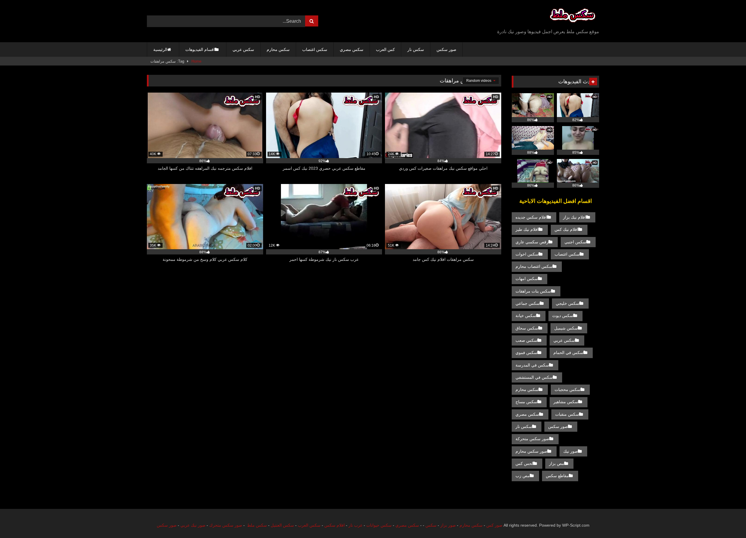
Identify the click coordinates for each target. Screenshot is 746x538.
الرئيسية (160, 49)
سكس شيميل (566, 328)
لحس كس (524, 463)
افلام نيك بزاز (574, 217)
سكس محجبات (567, 389)
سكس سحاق (526, 328)
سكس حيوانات (379, 525)
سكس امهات (526, 278)
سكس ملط (257, 525)
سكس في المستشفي (534, 377)
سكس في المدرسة (532, 365)
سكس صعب (526, 340)
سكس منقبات (567, 414)
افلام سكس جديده (531, 217)
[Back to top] (728, 520)
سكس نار (415, 49)
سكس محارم (278, 49)
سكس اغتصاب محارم (534, 266)
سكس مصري (351, 49)
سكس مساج (526, 401)
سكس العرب (309, 525)
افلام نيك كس (566, 229)
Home (196, 61)
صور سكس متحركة (532, 438)
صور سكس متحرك (225, 525)
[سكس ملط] (572, 16)
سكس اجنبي (575, 242)
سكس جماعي (527, 303)
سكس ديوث (562, 315)
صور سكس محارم (531, 451)
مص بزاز (556, 463)
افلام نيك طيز (527, 229)
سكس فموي (526, 352)
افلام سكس (334, 525)
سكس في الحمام (568, 352)
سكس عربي (243, 49)
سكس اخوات (527, 254)
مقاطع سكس (557, 475)
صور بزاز (448, 525)
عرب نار (356, 525)
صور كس (494, 525)
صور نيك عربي (192, 525)
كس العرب (385, 49)
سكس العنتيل (282, 525)
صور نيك (570, 451)
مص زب (522, 475)
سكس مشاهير (565, 401)
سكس (431, 525)
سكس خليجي (567, 303)
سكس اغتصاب (314, 49)
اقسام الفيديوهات (200, 49)
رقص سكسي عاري (531, 242)
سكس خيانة (525, 315)
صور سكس (446, 49)
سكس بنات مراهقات (533, 291)
